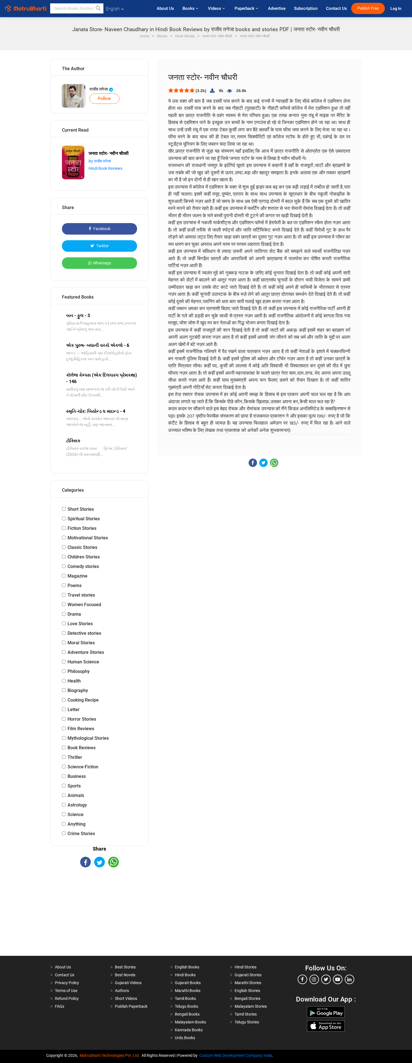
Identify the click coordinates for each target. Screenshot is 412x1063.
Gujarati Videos (128, 982)
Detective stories (84, 633)
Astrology (77, 805)
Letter (74, 709)
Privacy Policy (67, 982)
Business (77, 776)
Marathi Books (187, 990)
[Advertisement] (99, 916)
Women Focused (84, 604)
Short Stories (81, 509)
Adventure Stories (86, 652)
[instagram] (314, 979)
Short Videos (126, 998)
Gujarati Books (188, 982)
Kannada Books (189, 1030)
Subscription (306, 8)
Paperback (245, 8)
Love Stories (80, 623)
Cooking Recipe (83, 700)
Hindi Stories (245, 967)
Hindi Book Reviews (105, 168)
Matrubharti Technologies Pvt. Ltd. (111, 1055)
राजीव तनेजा (99, 89)
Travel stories (81, 595)
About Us (165, 8)
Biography (78, 690)
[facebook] (302, 979)
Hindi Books (185, 975)
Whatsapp (102, 263)
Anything (76, 824)
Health (74, 681)
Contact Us (336, 8)
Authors (122, 990)
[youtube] (337, 979)
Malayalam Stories (251, 1006)
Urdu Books (185, 1037)
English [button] (113, 9)
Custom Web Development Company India (235, 1055)
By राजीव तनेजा (100, 161)
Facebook (101, 228)
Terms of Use (66, 990)
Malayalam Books (190, 1022)
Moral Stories (81, 642)
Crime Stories (81, 833)
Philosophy (79, 671)
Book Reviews (82, 747)
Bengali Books (187, 1014)
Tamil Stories (246, 1014)
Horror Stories (82, 719)
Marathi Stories (248, 982)
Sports (74, 786)
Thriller (75, 757)
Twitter (102, 246)
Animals (76, 795)
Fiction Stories (82, 528)
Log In (396, 9)
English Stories (247, 990)
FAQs (59, 1006)
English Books (187, 967)
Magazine (77, 576)
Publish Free (368, 8)
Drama (74, 614)
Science (76, 814)
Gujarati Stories (248, 975)
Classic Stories (82, 547)
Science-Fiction (83, 766)
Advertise (277, 8)
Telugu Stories (247, 1022)
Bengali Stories (247, 998)
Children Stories (84, 557)
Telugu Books (186, 1006)
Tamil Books (185, 998)
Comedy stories (83, 566)
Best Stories (125, 967)
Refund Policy (67, 998)
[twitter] (326, 979)
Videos (215, 8)
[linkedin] (349, 979)
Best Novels (125, 975)
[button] (98, 8)
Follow (104, 98)
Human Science (83, 662)
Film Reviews (81, 728)
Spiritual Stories (84, 518)
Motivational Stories (88, 537)
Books (189, 8)
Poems (75, 585)
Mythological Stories (88, 738)
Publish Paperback (131, 1006)
